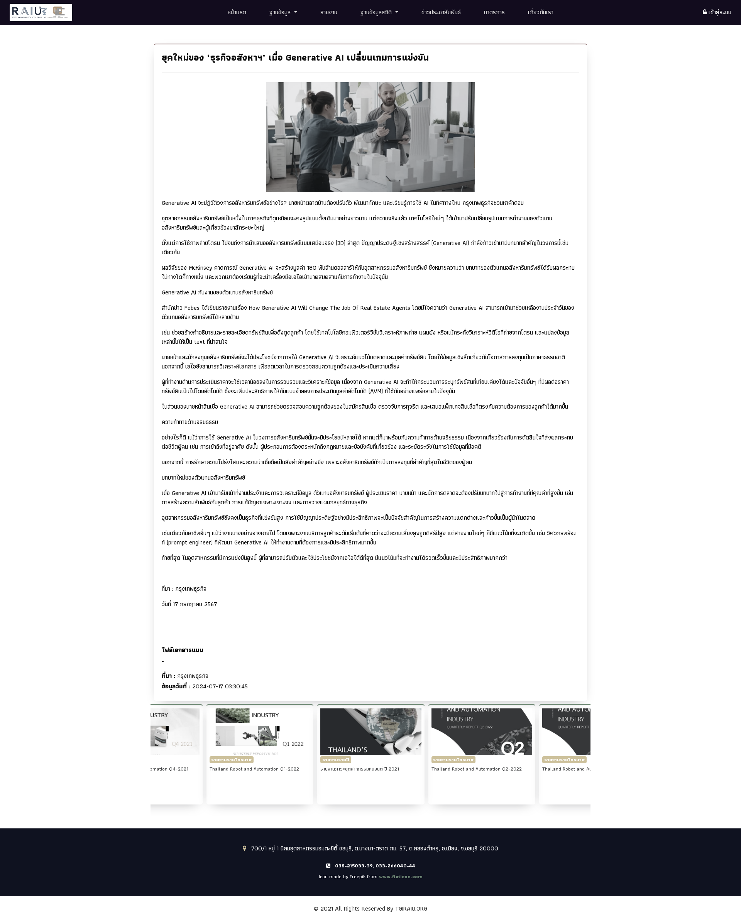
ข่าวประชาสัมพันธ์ (441, 12)
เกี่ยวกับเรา (540, 12)
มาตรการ (494, 12)
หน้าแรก (237, 12)
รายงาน (328, 12)
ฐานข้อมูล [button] (281, 12)
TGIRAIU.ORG (411, 908)
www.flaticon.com (401, 876)
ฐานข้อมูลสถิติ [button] (377, 12)
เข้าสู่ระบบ (719, 12)
